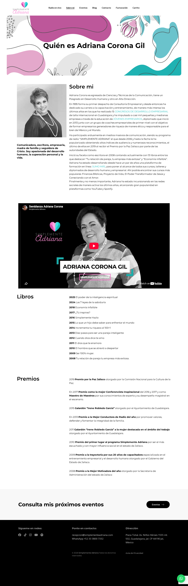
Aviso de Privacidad (134, 553)
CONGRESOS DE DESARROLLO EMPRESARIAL (141, 111)
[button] (181, 578)
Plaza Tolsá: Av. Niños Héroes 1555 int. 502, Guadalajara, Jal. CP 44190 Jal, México (147, 538)
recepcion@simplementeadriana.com (92, 535)
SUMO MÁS (98, 166)
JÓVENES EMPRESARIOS (127, 119)
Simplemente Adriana (89, 553)
